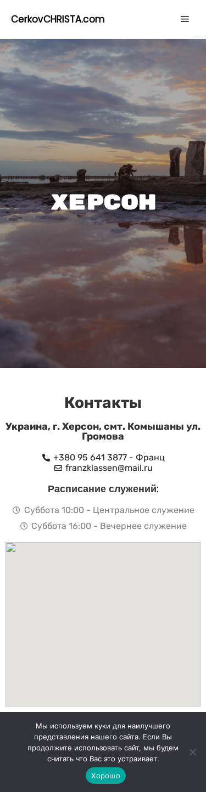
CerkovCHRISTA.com (58, 19)
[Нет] (192, 752)
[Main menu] (185, 19)
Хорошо (105, 775)
